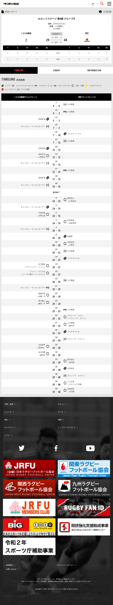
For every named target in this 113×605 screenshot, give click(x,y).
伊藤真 (70, 236)
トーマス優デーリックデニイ (34, 274)
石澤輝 (71, 392)
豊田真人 (70, 198)
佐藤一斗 (41, 296)
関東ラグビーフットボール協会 (84, 468)
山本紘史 (72, 201)
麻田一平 (41, 304)
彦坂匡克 (41, 119)
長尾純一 (41, 348)
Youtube (90, 448)
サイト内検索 (102, 3)
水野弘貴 (41, 216)
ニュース (7, 412)
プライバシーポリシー (65, 565)
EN (96, 4)
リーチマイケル (73, 258)
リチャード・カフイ (75, 316)
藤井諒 (42, 355)
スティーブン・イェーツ (35, 267)
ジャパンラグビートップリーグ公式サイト (11, 4)
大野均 (71, 245)
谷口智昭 (41, 352)
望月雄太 (70, 360)
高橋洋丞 (41, 294)
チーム (60, 412)
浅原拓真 (70, 389)
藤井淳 (71, 326)
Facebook (56, 448)
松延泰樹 (70, 220)
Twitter (22, 448)
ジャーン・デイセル (37, 272)
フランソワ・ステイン (78, 318)
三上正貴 (70, 382)
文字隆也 (41, 264)
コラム (7, 435)
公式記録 (107, 11)
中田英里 (70, 242)
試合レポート (11, 11)
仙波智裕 (72, 223)
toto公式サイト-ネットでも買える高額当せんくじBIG (29, 527)
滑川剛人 (41, 301)
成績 (60, 420)
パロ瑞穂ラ (59, 26)
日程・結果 (8, 404)
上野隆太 (41, 157)
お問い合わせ (11, 569)
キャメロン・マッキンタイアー (33, 126)
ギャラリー (8, 427)
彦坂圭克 (41, 154)
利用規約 (9, 565)
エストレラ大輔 (75, 384)
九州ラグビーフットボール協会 (84, 488)
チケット (61, 404)
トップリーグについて (67, 427)
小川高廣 (70, 104)
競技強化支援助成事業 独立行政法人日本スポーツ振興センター (84, 527)
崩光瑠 (71, 362)
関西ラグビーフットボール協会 (29, 488)
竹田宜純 (41, 148)
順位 (6, 420)
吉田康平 (41, 345)
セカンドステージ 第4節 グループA (56, 18)
